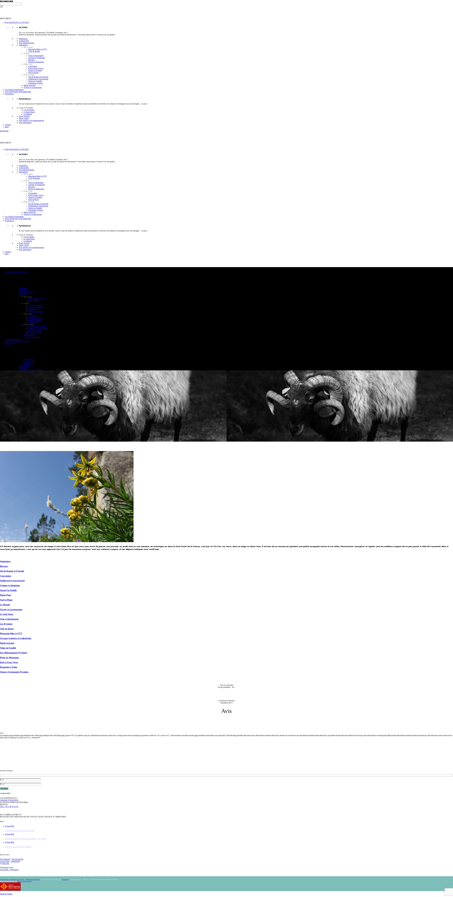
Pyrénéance (9, 94)
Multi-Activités (30, 85)
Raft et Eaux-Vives (36, 68)
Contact (8, 125)
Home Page (5, 595)
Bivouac (31, 60)
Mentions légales (33, 879)
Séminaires (23, 39)
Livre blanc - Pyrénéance (9, 870)
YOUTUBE (4, 861)
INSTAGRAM (17, 859)
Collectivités (24, 41)
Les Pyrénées (29, 110)
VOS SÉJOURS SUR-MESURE (18, 92)
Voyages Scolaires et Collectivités (15, 638)
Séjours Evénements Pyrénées (14, 672)
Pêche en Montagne (36, 62)
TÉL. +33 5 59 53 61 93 (9, 807)
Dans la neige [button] (29, 75)
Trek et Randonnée (36, 56)
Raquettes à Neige (35, 83)
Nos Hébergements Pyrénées (13, 652)
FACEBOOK (5, 859)
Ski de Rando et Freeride (38, 77)
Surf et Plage (33, 73)
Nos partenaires (25, 123)
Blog (7, 127)
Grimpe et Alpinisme (36, 58)
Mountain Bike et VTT (37, 49)
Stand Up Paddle (35, 70)
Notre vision (24, 118)
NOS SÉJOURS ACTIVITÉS (17, 22)
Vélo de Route (34, 51)
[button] (5, 18)
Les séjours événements (14, 90)
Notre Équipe (24, 116)
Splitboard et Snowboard (38, 79)
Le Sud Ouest (6, 614)
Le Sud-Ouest (29, 112)
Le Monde (28, 114)
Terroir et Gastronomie (33, 87)
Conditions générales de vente (12, 879)
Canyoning (32, 66)
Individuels (23, 45)
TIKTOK (5, 864)
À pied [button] (26, 54)
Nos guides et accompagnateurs (31, 121)
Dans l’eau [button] (28, 64)
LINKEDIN (15, 861)
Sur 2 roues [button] (28, 47)
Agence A (65, 879)
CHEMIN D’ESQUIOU (9, 800)
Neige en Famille (35, 81)
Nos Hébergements (26, 43)
